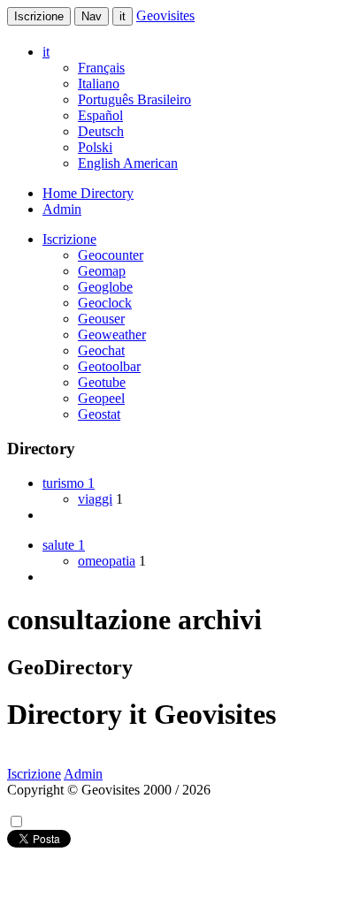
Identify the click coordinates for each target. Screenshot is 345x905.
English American (128, 163)
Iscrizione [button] (69, 239)
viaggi (95, 498)
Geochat (101, 350)
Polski (95, 147)
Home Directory (88, 193)
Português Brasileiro (134, 99)
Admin (61, 209)
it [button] (46, 51)
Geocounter (110, 254)
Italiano (98, 83)
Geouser (101, 318)
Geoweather (112, 334)
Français (101, 67)
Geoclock (105, 302)
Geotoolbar (109, 366)
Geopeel (101, 398)
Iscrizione (39, 16)
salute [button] (63, 544)
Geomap (102, 270)
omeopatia (106, 560)
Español (100, 115)
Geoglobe (105, 286)
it (122, 16)
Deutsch (101, 131)
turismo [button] (68, 483)
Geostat (99, 414)
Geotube (102, 382)
